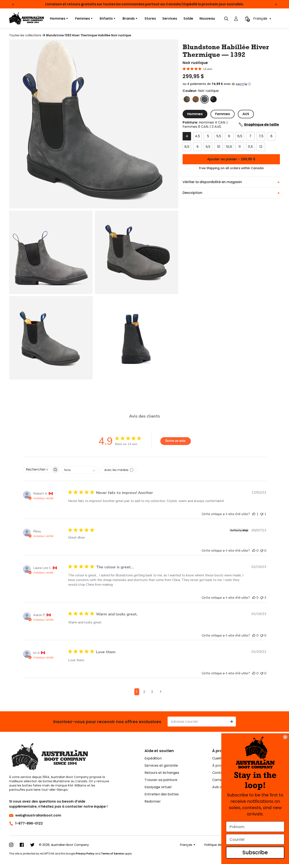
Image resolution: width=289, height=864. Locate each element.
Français (260, 18)
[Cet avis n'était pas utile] (261, 514)
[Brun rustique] (187, 99)
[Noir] (213, 99)
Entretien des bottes (161, 794)
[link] (255, 753)
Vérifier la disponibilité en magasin (212, 182)
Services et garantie (161, 765)
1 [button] (136, 691)
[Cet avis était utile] (253, 514)
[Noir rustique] (204, 99)
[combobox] (79, 469)
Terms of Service (112, 853)
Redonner (152, 801)
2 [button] (144, 691)
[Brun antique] (195, 99)
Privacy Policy (85, 853)
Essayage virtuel (157, 787)
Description (192, 192)
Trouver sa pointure (160, 779)
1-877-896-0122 (29, 823)
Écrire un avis (175, 441)
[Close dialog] (285, 737)
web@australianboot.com (38, 815)
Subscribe (255, 852)
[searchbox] (37, 469)
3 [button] (152, 691)
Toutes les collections (25, 35)
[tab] (195, 114)
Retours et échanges (161, 772)
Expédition (153, 758)
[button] (231, 84)
